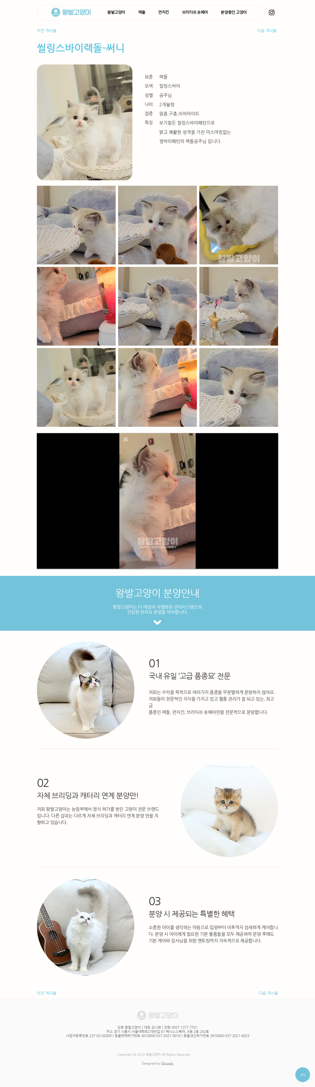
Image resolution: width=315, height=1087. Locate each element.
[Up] (302, 1074)
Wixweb (167, 1063)
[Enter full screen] (271, 562)
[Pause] (43, 562)
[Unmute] (51, 562)
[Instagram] (271, 12)
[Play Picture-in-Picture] (263, 562)
